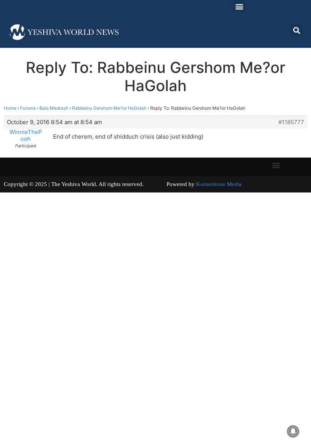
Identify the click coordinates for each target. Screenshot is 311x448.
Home (10, 108)
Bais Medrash (53, 108)
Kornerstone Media (219, 184)
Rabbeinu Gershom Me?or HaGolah (109, 108)
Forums (28, 108)
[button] (239, 6)
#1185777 (291, 122)
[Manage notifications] (293, 431)
